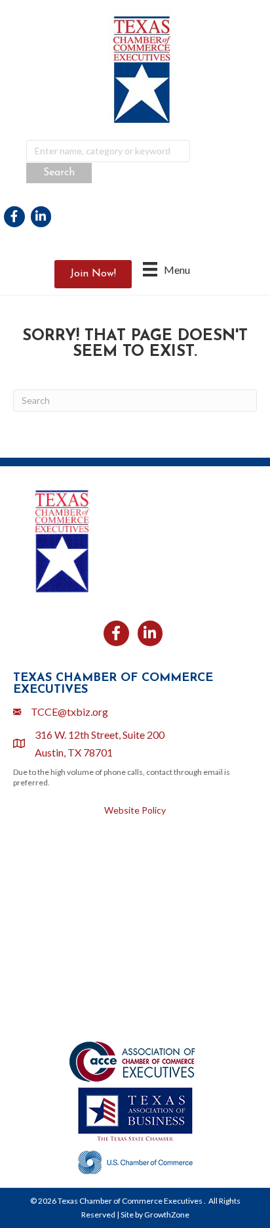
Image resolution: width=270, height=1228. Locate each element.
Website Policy (135, 810)
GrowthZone (166, 1214)
